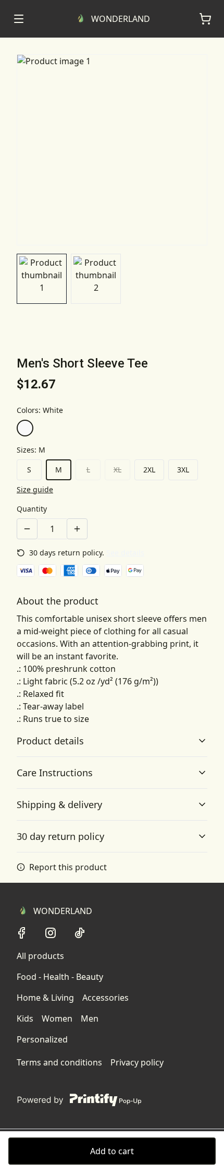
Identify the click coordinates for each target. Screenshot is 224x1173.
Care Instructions (55, 772)
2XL (149, 470)
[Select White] (25, 428)
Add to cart (112, 1151)
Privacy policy (137, 1062)
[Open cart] (205, 18)
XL (117, 470)
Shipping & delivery (59, 804)
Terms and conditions (59, 1062)
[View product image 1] (42, 279)
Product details (50, 740)
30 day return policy (60, 836)
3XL (183, 470)
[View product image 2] (96, 279)
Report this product (68, 867)
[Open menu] (18, 18)
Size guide (35, 489)
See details (125, 553)
